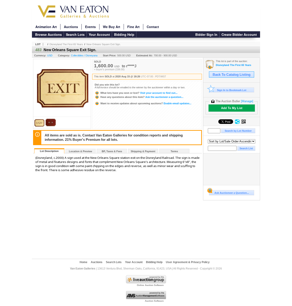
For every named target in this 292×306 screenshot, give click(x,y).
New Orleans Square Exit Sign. (103, 44)
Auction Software (154, 301)
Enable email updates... (145, 103)
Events (90, 26)
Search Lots (75, 34)
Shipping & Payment (143, 151)
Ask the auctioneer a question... (141, 97)
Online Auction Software (150, 285)
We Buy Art (111, 26)
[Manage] (247, 101)
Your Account (99, 34)
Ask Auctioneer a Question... (231, 192)
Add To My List (231, 108)
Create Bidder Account (239, 34)
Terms (174, 151)
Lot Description (49, 151)
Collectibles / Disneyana (84, 55)
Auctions (71, 26)
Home (83, 262)
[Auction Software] (146, 298)
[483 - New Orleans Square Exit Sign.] (39, 127)
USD (49, 55)
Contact (153, 26)
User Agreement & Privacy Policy (188, 262)
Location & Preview (80, 151)
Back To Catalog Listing (231, 74)
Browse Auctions (48, 34)
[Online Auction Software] (146, 282)
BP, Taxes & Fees (112, 151)
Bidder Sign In (206, 34)
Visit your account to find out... (138, 93)
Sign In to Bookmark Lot (231, 90)
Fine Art (133, 26)
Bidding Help (124, 34)
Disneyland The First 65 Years (66, 44)
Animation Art (46, 26)
